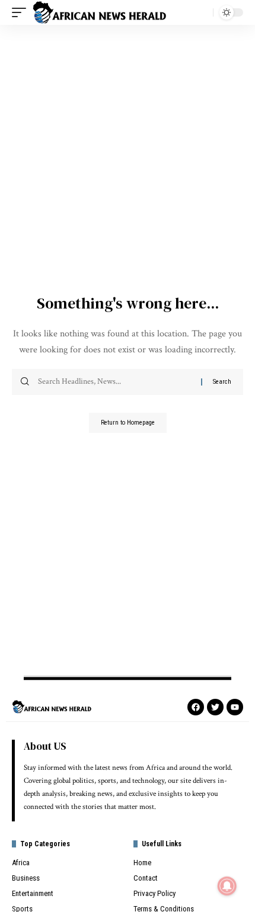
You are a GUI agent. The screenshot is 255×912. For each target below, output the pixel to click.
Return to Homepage (128, 422)
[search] (201, 12)
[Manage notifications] (227, 885)
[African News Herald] (99, 12)
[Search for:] (115, 382)
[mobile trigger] (22, 12)
